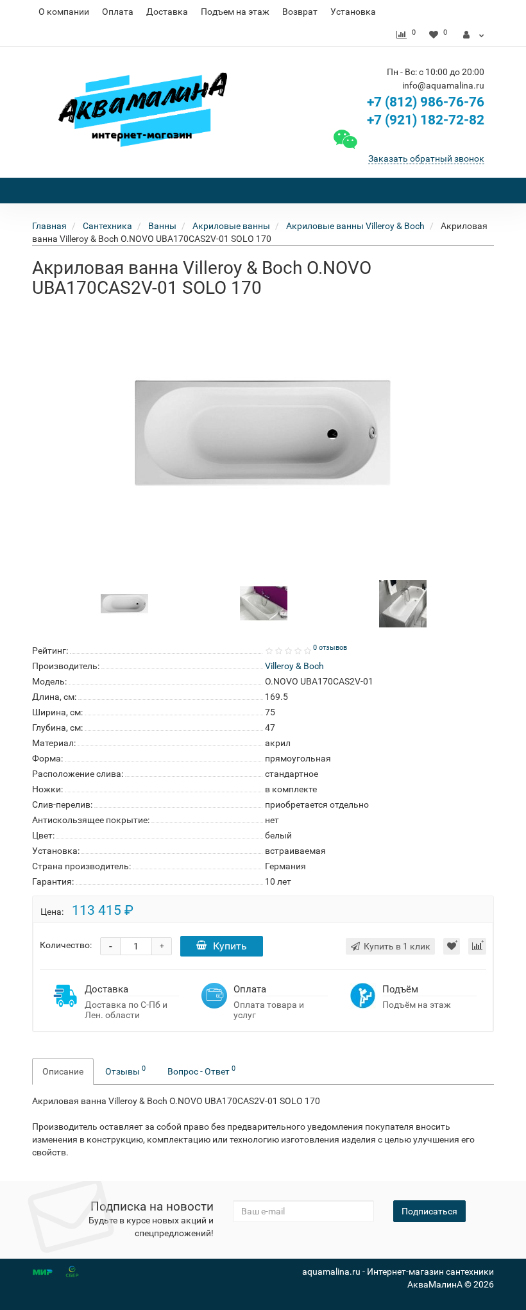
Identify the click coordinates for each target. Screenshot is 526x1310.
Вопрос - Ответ (201, 1070)
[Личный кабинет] (474, 34)
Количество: (66, 945)
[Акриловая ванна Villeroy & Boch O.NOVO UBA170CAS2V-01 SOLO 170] (263, 433)
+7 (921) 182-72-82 (424, 120)
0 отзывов (330, 647)
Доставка (167, 11)
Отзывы (125, 1070)
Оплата (117, 11)
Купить (230, 946)
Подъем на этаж (235, 11)
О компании (63, 11)
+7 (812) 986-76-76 (425, 102)
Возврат (300, 11)
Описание (62, 1071)
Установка (353, 11)
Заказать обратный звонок (426, 158)
